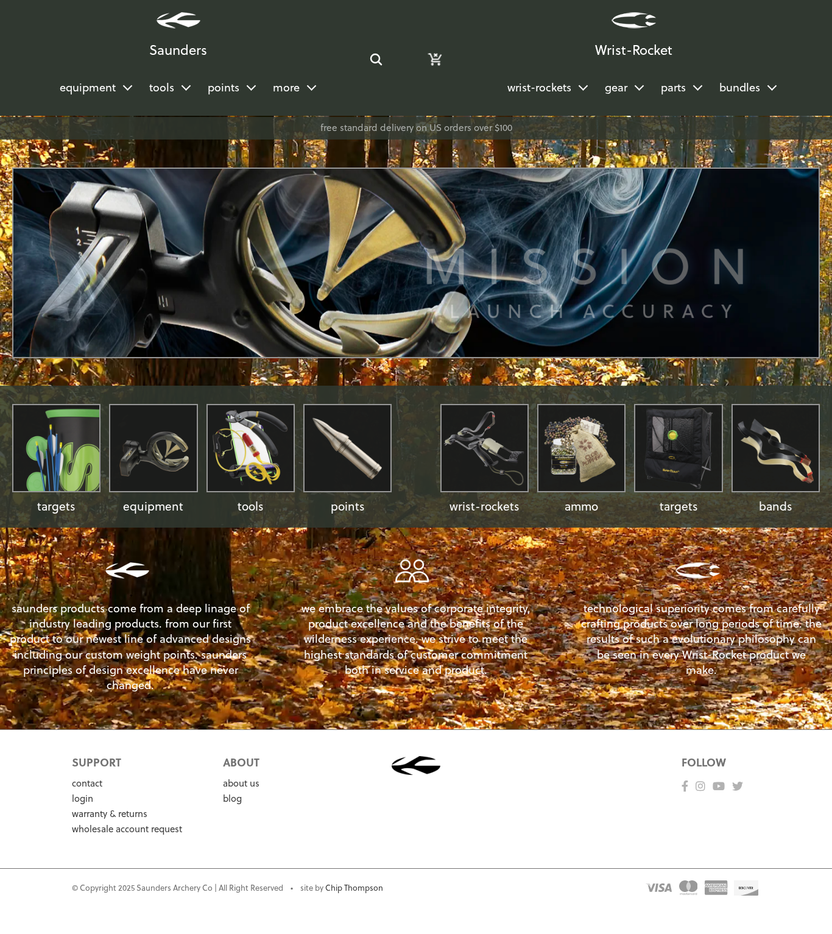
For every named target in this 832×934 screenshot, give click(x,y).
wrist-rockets (539, 87)
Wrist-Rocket (633, 49)
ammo (581, 506)
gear (616, 87)
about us (241, 783)
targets (56, 506)
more (286, 87)
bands (775, 506)
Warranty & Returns (109, 813)
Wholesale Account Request (127, 829)
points (348, 506)
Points (223, 87)
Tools (161, 87)
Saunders (178, 49)
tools (251, 506)
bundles (739, 87)
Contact (87, 783)
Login (82, 798)
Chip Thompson (354, 887)
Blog (232, 798)
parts (673, 87)
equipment (88, 87)
